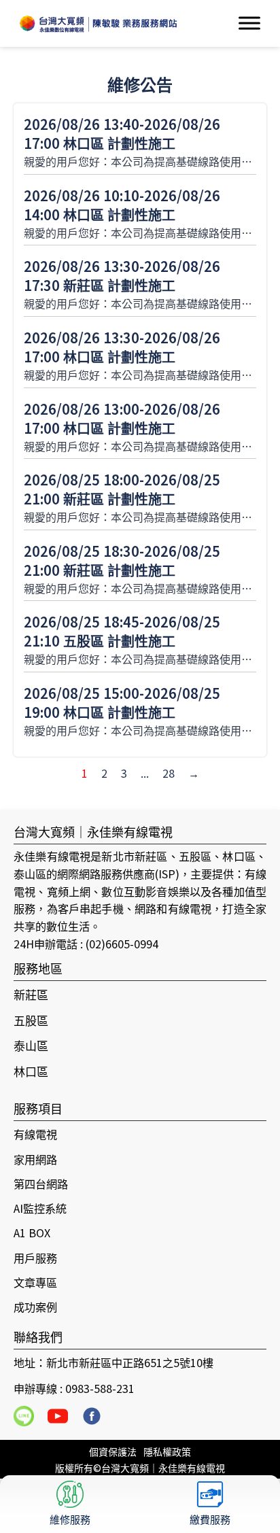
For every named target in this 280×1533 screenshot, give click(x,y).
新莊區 (31, 994)
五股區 (31, 1020)
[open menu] (249, 23)
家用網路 (35, 1159)
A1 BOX (32, 1232)
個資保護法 (113, 1451)
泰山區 (31, 1045)
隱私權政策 (167, 1451)
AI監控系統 (40, 1208)
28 (168, 773)
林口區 (31, 1071)
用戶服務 (35, 1258)
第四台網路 (41, 1183)
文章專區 (35, 1282)
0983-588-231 (100, 1388)
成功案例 (35, 1306)
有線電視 (35, 1134)
